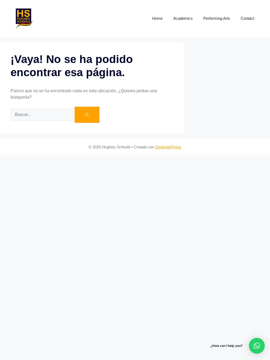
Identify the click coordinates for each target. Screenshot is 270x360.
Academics (183, 18)
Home (157, 18)
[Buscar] (87, 115)
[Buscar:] (43, 114)
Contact (247, 18)
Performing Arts (216, 18)
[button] (257, 346)
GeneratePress (168, 147)
